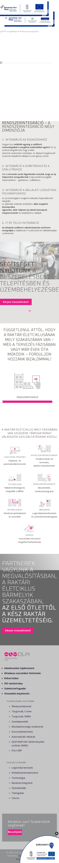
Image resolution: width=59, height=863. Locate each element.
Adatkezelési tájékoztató (19, 668)
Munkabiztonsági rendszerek (27, 726)
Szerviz (15, 798)
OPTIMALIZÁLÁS (14, 510)
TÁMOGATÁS (44, 510)
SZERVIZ (29, 535)
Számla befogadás (15, 688)
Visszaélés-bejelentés (17, 693)
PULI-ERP (17, 750)
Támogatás (18, 793)
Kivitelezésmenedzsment (25, 772)
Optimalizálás (19, 788)
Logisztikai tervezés (22, 767)
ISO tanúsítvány (13, 683)
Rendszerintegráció (22, 783)
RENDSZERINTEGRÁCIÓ (44, 484)
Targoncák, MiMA (21, 716)
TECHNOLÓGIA (14, 484)
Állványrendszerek (21, 706)
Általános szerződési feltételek (22, 673)
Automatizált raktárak (23, 736)
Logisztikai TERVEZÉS (15, 457)
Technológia (18, 777)
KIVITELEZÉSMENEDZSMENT (44, 455)
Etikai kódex (11, 678)
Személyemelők (20, 721)
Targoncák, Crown (22, 711)
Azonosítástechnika (22, 731)
